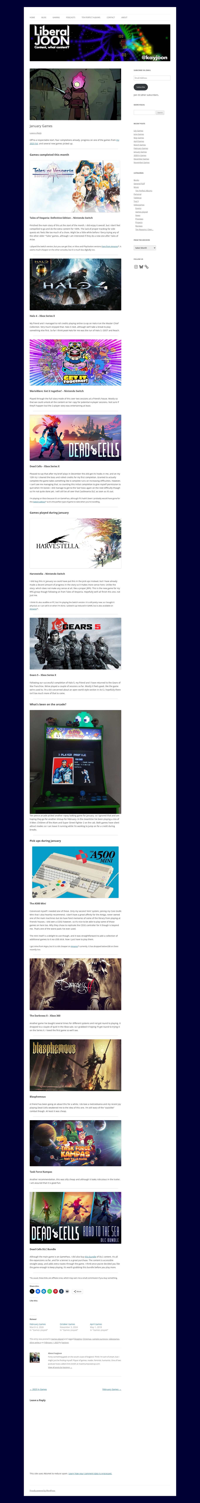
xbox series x (35, 1342)
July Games (138, 130)
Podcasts (70, 17)
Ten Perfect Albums (91, 17)
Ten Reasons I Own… (144, 229)
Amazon (33, 609)
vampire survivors (100, 1339)
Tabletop (137, 197)
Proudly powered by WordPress (42, 1490)
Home (32, 17)
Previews (139, 219)
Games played (57, 1339)
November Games (141, 162)
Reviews (138, 226)
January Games (140, 152)
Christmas (87, 1339)
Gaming (56, 17)
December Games (141, 159)
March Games (140, 144)
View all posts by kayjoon (60, 1367)
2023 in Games (38, 1389)
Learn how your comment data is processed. (90, 1473)
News (137, 215)
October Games (67, 1324)
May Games (139, 137)
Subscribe (140, 87)
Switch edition (39, 501)
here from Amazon (110, 246)
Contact (111, 17)
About (124, 17)
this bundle (90, 1256)
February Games (38, 1324)
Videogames (139, 204)
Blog (43, 17)
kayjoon (65, 1342)
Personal (137, 194)
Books (136, 180)
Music (136, 187)
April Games (96, 1324)
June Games (139, 134)
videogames (114, 1339)
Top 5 (136, 201)
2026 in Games (140, 155)
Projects (138, 222)
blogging (78, 1339)
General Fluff (139, 183)
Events (138, 208)
